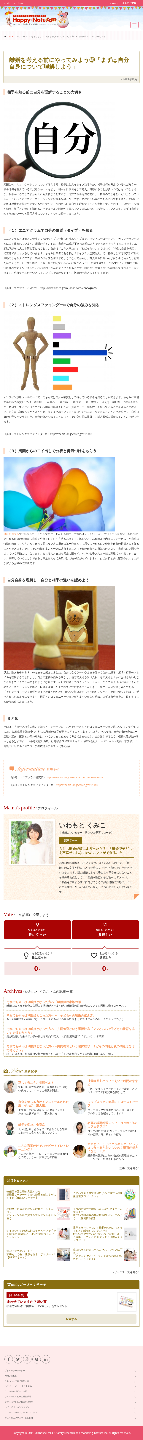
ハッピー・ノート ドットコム (18, 1385)
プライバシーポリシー (15, 1370)
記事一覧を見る (129, 1168)
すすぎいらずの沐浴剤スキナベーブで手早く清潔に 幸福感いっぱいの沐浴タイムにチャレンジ (31, 1234)
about (114, 3)
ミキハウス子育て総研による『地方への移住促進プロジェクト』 (98, 1194)
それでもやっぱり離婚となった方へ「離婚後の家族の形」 (45, 1002)
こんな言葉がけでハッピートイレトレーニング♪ (43, 1147)
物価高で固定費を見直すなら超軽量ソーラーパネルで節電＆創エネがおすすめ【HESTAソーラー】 (31, 1195)
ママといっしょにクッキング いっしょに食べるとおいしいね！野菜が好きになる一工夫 (113, 1147)
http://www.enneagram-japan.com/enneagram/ (74, 777)
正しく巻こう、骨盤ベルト (36, 1082)
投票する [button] (71, 1319)
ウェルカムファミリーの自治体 (19, 1417)
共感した (105, 929)
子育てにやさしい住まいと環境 (19, 1401)
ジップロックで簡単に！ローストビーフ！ (113, 1103)
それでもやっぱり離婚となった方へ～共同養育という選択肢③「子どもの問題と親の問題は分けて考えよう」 (71, 1048)
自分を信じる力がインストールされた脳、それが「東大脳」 (43, 1103)
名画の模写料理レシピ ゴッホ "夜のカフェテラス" (112, 1124)
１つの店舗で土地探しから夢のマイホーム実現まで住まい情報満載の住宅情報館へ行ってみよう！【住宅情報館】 (98, 1213)
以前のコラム (11, 534)
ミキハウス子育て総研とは (17, 1381)
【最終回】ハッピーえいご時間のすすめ (113, 1082)
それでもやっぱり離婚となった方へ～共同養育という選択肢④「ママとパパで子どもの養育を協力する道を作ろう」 (71, 1031)
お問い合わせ (11, 1375)
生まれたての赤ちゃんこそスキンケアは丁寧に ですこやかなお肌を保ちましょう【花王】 (98, 1254)
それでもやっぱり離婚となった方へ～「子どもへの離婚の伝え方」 (51, 1015)
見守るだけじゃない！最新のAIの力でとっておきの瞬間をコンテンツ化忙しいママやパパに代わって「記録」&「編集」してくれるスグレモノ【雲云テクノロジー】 (98, 1234)
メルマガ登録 (129, 3)
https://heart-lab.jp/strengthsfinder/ (77, 785)
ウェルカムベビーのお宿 (16, 1391)
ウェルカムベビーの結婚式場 (18, 1396)
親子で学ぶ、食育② (31, 1125)
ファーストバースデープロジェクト (21, 1412)
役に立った (37, 929)
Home (10, 36)
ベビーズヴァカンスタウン (17, 1407)
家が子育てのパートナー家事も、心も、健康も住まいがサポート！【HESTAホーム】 (31, 1254)
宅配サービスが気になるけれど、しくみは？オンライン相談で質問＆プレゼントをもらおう (31, 1213)
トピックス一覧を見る (125, 1272)
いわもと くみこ (82, 825)
